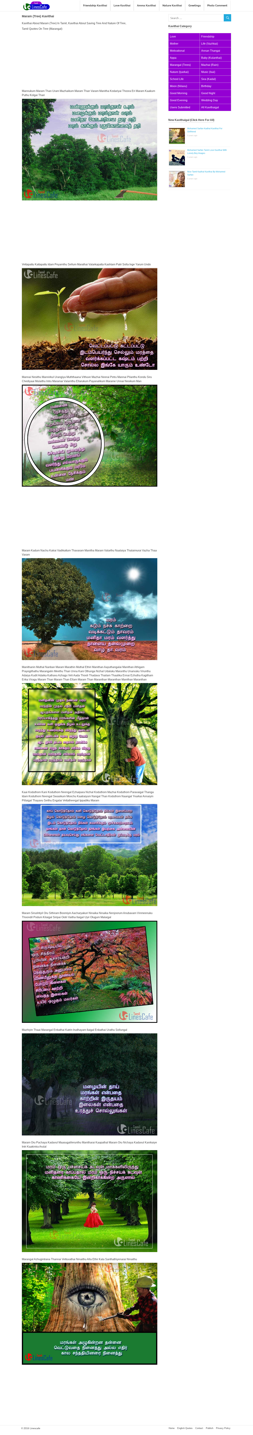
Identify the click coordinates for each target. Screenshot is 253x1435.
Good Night (208, 93)
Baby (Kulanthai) (211, 57)
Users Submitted (180, 107)
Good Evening (178, 100)
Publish (209, 1428)
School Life (177, 79)
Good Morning (178, 93)
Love (173, 36)
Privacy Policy (223, 1428)
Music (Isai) (208, 71)
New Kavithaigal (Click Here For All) (191, 120)
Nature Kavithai (172, 5)
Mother (174, 43)
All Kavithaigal (210, 107)
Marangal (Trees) (180, 64)
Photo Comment (217, 5)
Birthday (206, 86)
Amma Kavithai (146, 5)
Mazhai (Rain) (209, 64)
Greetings (194, 5)
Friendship (207, 36)
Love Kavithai (122, 5)
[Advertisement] (89, 59)
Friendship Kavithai (95, 5)
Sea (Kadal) (208, 79)
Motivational (177, 50)
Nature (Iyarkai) (179, 71)
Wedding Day (209, 100)
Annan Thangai (210, 50)
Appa (173, 57)
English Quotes (185, 1428)
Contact (199, 1428)
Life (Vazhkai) (209, 43)
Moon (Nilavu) (178, 86)
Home (172, 1428)
